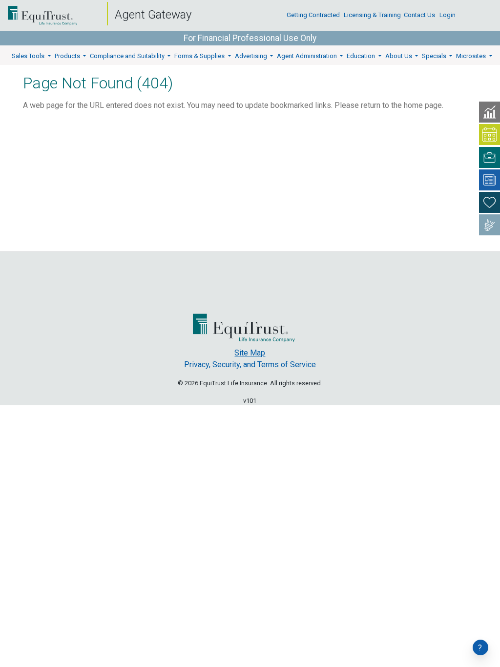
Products (68, 56)
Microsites (471, 56)
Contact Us (419, 20)
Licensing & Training (372, 20)
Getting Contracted (313, 20)
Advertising (252, 56)
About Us (399, 56)
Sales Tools (29, 56)
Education (361, 56)
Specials (435, 56)
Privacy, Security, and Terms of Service (250, 364)
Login (447, 20)
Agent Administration (307, 56)
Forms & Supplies (200, 56)
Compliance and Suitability (128, 56)
